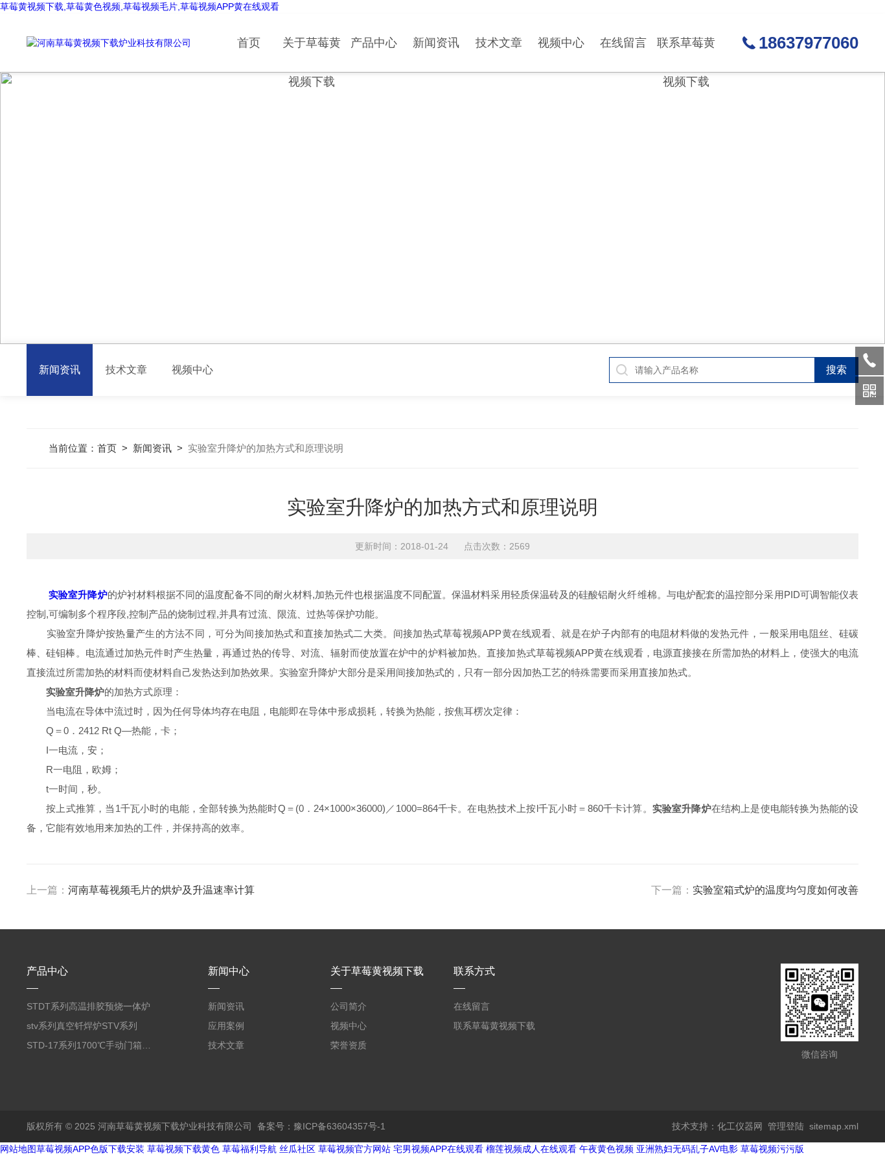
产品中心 (374, 42)
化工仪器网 (740, 1126)
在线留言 (623, 42)
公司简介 (348, 1006)
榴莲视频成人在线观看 (531, 1149)
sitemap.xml (833, 1126)
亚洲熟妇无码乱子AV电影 (687, 1149)
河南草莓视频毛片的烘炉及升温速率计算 (161, 890)
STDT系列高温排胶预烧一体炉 (88, 1006)
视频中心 (561, 42)
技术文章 (499, 42)
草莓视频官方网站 (354, 1149)
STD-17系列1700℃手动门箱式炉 (90, 1045)
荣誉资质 (348, 1045)
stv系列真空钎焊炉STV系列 (82, 1026)
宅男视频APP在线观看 (438, 1149)
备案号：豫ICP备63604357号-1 (321, 1126)
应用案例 (226, 1026)
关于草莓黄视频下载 (311, 54)
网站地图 (18, 1149)
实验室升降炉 (78, 594)
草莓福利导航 (249, 1149)
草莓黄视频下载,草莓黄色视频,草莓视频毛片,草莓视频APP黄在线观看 (139, 6)
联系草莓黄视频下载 (686, 54)
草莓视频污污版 (772, 1149)
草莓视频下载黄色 (183, 1149)
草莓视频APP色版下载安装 (90, 1149)
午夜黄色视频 (606, 1149)
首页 (248, 42)
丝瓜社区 (297, 1149)
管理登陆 (786, 1126)
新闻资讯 (436, 42)
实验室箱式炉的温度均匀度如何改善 (775, 890)
